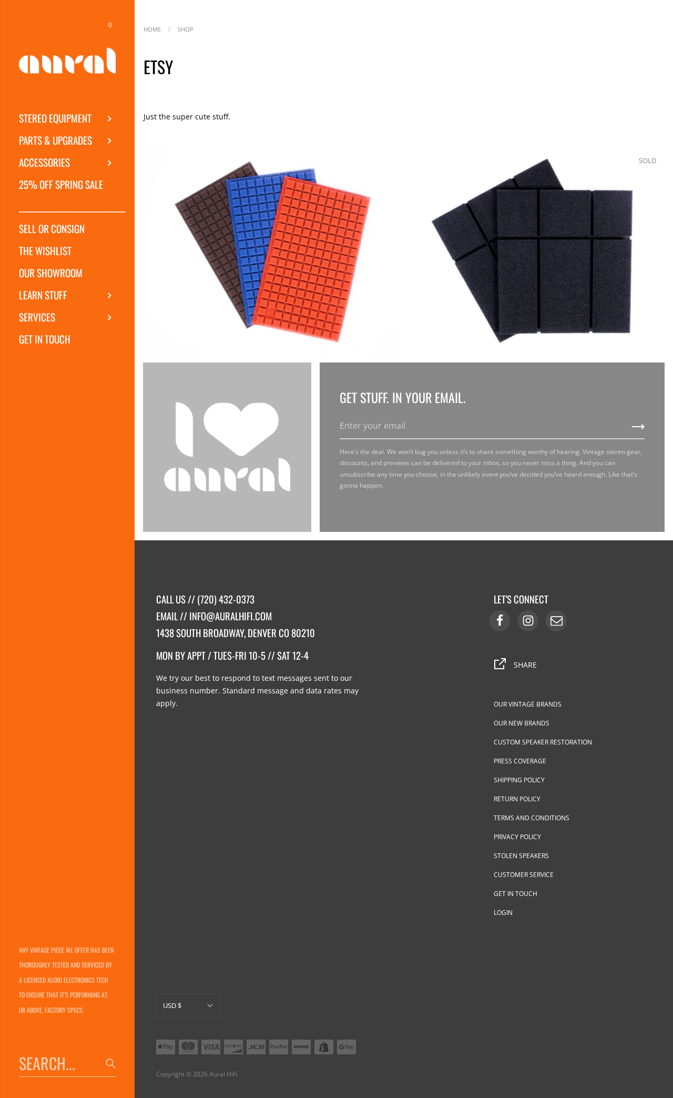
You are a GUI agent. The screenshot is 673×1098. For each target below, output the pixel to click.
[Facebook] (499, 620)
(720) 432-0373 (225, 599)
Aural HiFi (223, 1074)
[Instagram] (527, 620)
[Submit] (638, 430)
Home (152, 28)
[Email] (556, 620)
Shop (185, 28)
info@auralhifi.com (230, 616)
